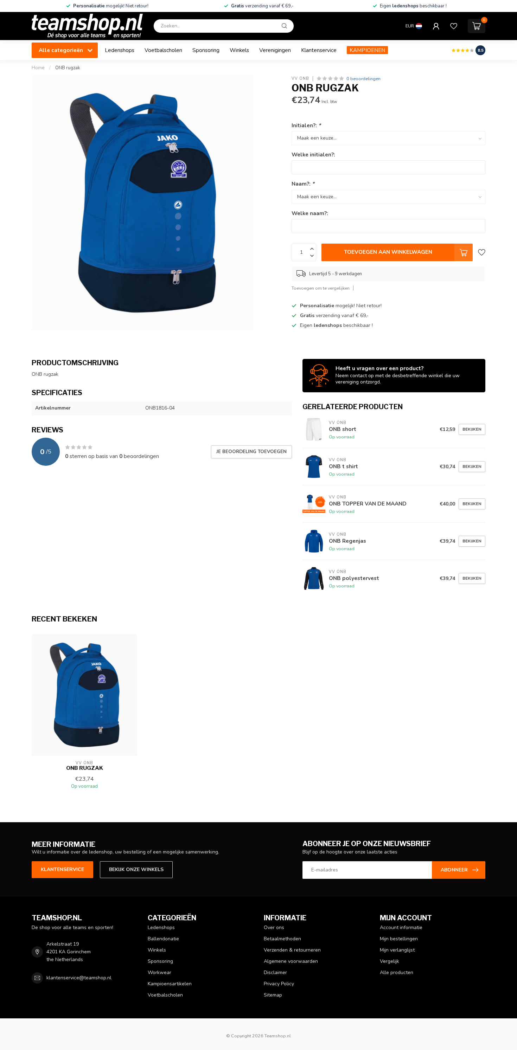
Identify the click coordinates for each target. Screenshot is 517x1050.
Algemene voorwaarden (291, 961)
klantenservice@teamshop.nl (78, 977)
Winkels (239, 50)
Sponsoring (205, 50)
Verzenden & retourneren (292, 950)
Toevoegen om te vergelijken (321, 288)
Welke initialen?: (313, 154)
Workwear (159, 972)
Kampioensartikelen (170, 983)
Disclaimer (275, 972)
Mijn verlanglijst (397, 950)
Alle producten (396, 972)
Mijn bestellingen (399, 938)
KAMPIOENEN (367, 50)
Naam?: (303, 183)
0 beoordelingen (363, 79)
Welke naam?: (310, 213)
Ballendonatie (163, 938)
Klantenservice (319, 50)
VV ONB (300, 78)
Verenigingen (275, 50)
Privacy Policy (279, 983)
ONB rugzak (67, 68)
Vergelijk (389, 961)
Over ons (274, 927)
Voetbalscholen (163, 50)
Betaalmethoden (282, 938)
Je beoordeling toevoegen (251, 452)
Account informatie (401, 927)
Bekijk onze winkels (136, 869)
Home (38, 68)
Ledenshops (119, 50)
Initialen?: (306, 125)
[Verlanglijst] (453, 26)
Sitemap (273, 995)
